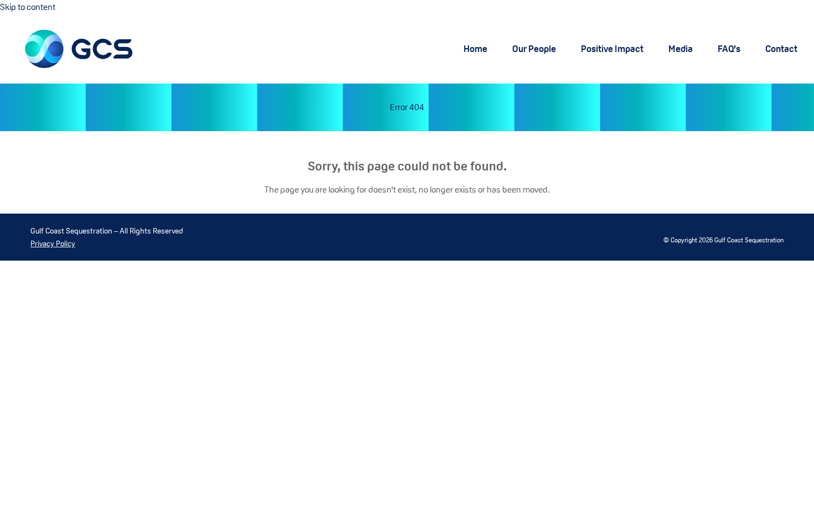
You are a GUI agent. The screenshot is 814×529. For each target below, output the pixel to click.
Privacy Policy (52, 243)
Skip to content (27, 7)
